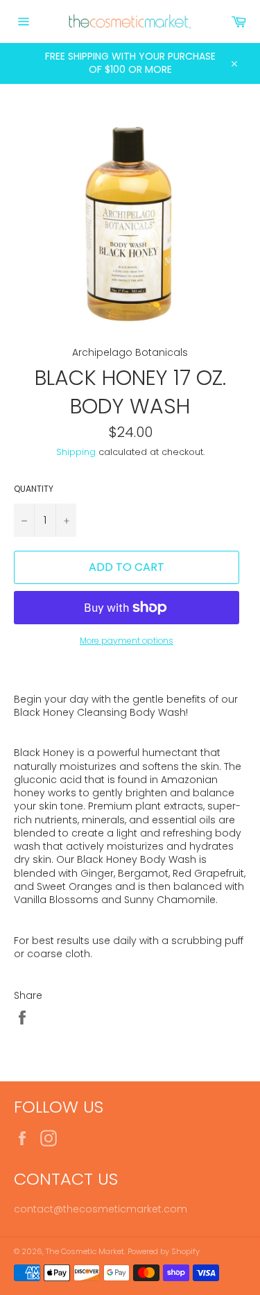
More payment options (126, 640)
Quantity (33, 489)
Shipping (76, 451)
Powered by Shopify (164, 1251)
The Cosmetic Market (85, 1251)
